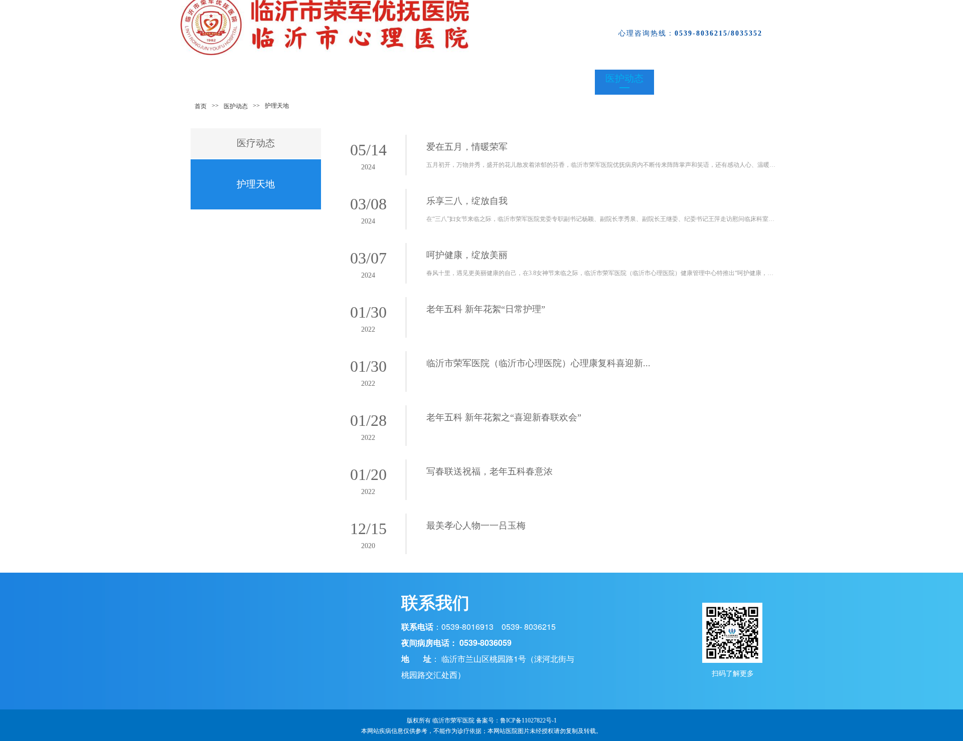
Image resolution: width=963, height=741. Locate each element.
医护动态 (236, 106)
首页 (201, 106)
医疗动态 (256, 143)
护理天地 (256, 184)
